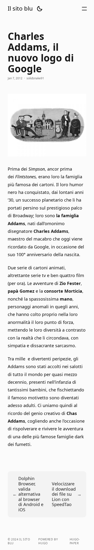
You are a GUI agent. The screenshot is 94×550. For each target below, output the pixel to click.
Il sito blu (20, 8)
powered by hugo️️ (48, 541)
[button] (39, 9)
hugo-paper (75, 541)
